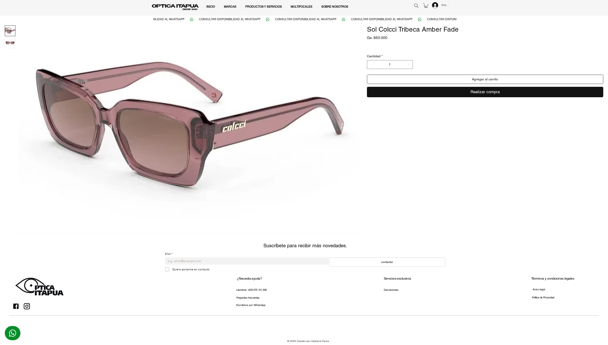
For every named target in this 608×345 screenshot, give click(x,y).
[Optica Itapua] (16, 306)
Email (169, 254)
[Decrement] (371, 64)
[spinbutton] (390, 64)
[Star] (12, 333)
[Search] (416, 5)
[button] (426, 5)
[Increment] (409, 64)
